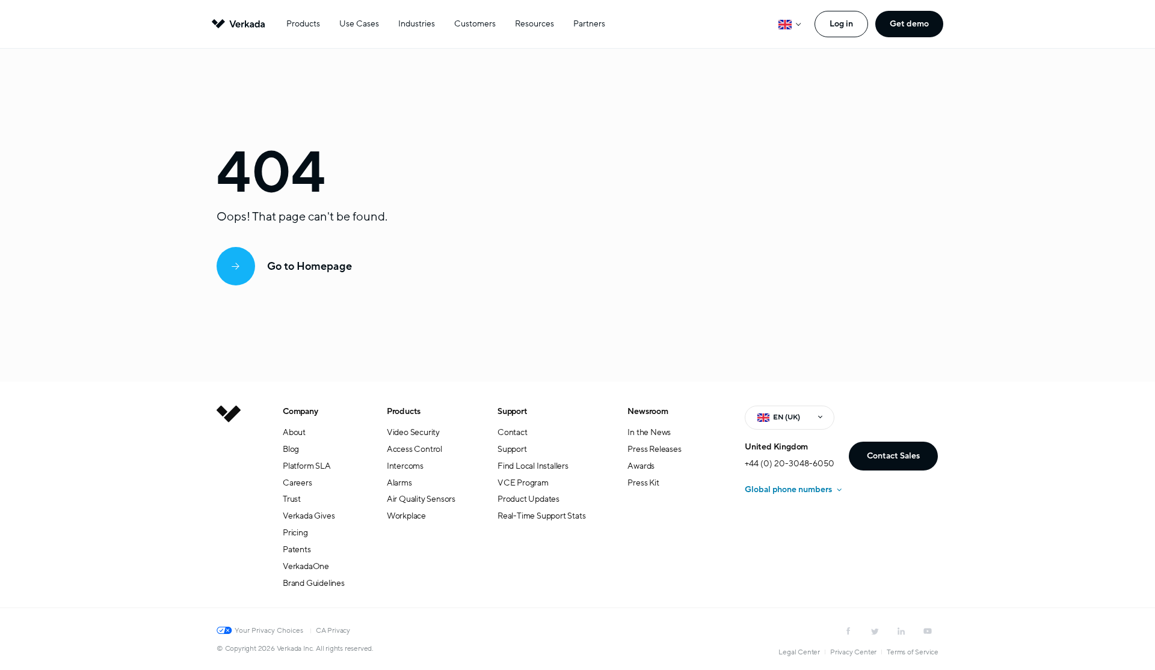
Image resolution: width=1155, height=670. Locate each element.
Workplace (406, 516)
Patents (297, 549)
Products (303, 23)
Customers (475, 23)
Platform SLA (307, 466)
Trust (292, 499)
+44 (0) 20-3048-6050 (789, 463)
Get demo (909, 23)
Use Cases (359, 23)
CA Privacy (333, 630)
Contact (512, 432)
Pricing (295, 532)
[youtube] (927, 631)
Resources (534, 23)
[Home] (229, 507)
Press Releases (654, 449)
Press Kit (643, 483)
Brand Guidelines (314, 583)
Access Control (414, 449)
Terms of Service (912, 652)
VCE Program (523, 483)
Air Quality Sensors (421, 499)
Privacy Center (853, 652)
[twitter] (875, 631)
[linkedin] (901, 631)
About (294, 432)
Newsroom (647, 411)
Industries (416, 23)
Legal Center (799, 652)
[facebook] (848, 631)
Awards (640, 466)
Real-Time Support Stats (541, 516)
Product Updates (528, 499)
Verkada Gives (308, 516)
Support (512, 411)
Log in (841, 23)
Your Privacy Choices (269, 630)
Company (300, 411)
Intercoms (405, 466)
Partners (589, 23)
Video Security (413, 432)
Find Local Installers (532, 466)
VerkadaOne (306, 566)
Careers (297, 483)
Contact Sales (893, 455)
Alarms (399, 483)
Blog (291, 449)
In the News (649, 432)
